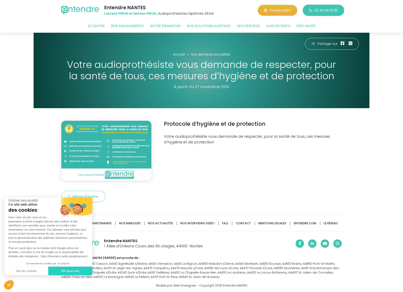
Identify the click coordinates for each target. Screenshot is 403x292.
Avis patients (278, 25)
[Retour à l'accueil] (80, 10)
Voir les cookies (26, 271)
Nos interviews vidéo (197, 223)
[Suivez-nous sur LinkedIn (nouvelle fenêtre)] (312, 243)
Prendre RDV (280, 10)
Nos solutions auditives (209, 25)
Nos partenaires (98, 223)
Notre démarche (165, 25)
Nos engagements (127, 25)
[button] (9, 285)
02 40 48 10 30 (326, 10)
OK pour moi (70, 271)
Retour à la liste (86, 196)
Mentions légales (272, 223)
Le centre (96, 25)
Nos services (248, 25)
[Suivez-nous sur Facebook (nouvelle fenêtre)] (300, 243)
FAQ (225, 223)
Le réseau (331, 223)
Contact (243, 223)
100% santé (305, 25)
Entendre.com (305, 223)
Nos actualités (160, 223)
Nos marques (129, 223)
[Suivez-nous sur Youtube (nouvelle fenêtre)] (325, 243)
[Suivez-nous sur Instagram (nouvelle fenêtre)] (337, 243)
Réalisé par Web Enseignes (176, 285)
